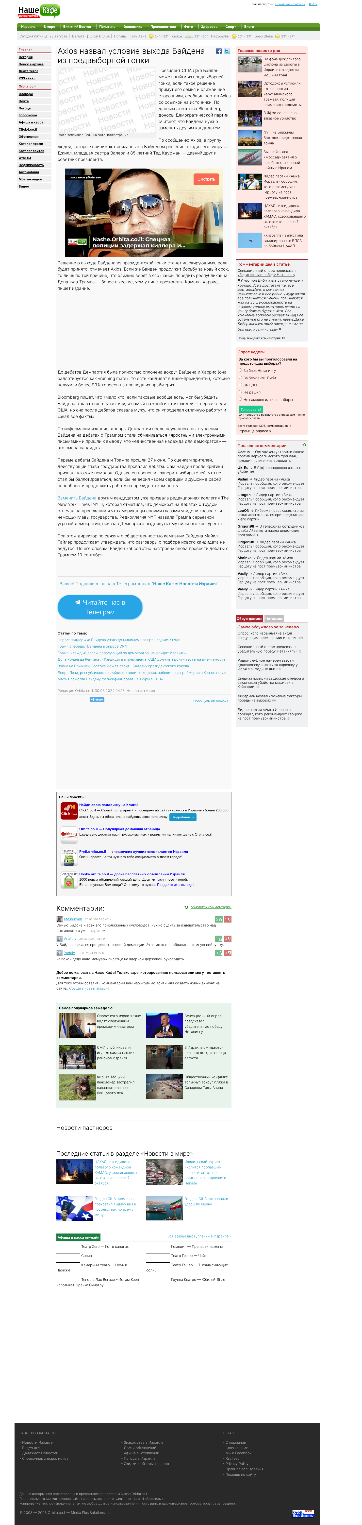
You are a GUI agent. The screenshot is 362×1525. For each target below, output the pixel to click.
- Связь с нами (235, 1448)
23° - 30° (201, 36)
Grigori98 (246, 526)
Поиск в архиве (31, 64)
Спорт (231, 27)
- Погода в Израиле (138, 1458)
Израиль (28, 27)
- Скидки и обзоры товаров (145, 1463)
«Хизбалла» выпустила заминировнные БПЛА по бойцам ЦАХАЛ (283, 240)
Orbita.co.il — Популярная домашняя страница (119, 829)
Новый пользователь (290, 4)
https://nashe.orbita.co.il (125, 1499)
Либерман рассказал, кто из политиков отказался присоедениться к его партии (271, 514)
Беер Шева (264, 36)
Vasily (243, 573)
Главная (26, 49)
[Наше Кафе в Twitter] (227, 51)
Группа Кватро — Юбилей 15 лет (199, 1279)
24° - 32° (162, 36)
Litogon (244, 495)
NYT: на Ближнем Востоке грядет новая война (282, 137)
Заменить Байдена (77, 497)
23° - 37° (288, 36)
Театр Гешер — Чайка (190, 1255)
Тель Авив (138, 36)
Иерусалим (220, 36)
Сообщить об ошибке (211, 701)
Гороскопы (28, 115)
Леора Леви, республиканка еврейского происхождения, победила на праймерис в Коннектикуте (142, 672)
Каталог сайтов (31, 151)
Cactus (244, 452)
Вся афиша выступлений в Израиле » (199, 1236)
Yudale (69, 953)
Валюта (78, 36)
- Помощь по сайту (239, 1474)
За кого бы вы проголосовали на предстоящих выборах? (268, 361)
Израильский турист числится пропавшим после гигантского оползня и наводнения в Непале (205, 1172)
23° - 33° (245, 36)
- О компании (234, 1442)
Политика (107, 27)
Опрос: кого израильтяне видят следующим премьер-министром (119, 1021)
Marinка (244, 558)
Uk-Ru (243, 467)
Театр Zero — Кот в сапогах (105, 1246)
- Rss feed (231, 1458)
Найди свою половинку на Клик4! (108, 805)
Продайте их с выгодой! (176, 885)
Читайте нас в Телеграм (103, 607)
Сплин (86, 1255)
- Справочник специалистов (43, 1458)
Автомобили (29, 172)
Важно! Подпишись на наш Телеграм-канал (139, 583)
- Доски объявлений (138, 1448)
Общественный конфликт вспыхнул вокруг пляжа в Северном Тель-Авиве (206, 1082)
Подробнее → (183, 817)
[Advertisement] (144, 330)
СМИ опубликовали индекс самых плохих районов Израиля (115, 1052)
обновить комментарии (211, 907)
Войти (313, 4)
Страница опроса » (254, 431)
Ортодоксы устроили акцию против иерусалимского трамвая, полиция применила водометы (282, 93)
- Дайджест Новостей (38, 1453)
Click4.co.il (28, 129)
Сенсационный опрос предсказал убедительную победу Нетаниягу (267, 272)
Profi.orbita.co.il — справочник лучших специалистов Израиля (133, 852)
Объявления (28, 136)
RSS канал (27, 78)
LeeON (243, 510)
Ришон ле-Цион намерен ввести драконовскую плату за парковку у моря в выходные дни (268, 664)
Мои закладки (30, 179)
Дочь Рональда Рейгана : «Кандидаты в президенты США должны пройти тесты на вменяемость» (142, 659)
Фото (188, 27)
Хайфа (177, 36)
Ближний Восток (77, 27)
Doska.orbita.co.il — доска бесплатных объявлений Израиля (132, 874)
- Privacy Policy (235, 1463)
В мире (49, 27)
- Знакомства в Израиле (142, 1442)
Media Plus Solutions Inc (91, 1512)
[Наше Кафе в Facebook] (219, 51)
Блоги (249, 27)
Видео (24, 186)
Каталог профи (31, 144)
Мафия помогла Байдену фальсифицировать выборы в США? (110, 679)
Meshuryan (73, 919)
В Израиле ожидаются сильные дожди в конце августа (205, 1052)
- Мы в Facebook (237, 1453)
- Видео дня (29, 1448)
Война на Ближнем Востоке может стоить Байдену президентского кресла (123, 666)
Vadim (243, 479)
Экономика (133, 27)
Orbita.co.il (27, 86)
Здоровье (209, 27)
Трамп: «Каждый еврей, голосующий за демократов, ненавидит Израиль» (122, 653)
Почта (24, 101)
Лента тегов (28, 71)
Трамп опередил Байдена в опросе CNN (92, 646)
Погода (120, 36)
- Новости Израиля (36, 1442)
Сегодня (26, 57)
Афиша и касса (31, 122)
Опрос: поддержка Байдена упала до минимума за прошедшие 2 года (119, 640)
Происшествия (163, 27)
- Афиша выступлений (140, 1453)
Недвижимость (31, 165)
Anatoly (70, 938)
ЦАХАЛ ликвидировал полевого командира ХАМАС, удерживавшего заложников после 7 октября (116, 1172)
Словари (26, 94)
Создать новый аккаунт (89, 988)
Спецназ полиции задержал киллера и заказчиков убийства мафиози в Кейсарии (271, 682)
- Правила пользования (243, 1469)
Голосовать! (251, 409)
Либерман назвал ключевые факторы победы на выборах (270, 698)
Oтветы (25, 158)
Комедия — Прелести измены (197, 1246)
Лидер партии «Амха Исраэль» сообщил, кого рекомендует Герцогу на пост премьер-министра (281, 186)
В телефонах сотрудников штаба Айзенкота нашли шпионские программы (271, 530)
